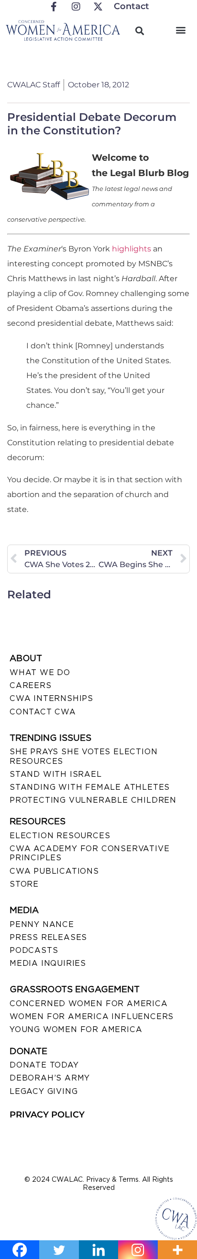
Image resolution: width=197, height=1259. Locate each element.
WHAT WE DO (40, 672)
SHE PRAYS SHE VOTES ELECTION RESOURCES (83, 756)
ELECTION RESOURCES (60, 835)
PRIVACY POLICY (47, 1114)
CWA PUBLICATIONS (54, 871)
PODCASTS (34, 950)
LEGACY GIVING (43, 1091)
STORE (24, 884)
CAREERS (31, 685)
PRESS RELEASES (48, 937)
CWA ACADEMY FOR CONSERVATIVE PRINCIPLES (89, 853)
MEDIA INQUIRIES (48, 963)
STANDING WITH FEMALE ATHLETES (90, 787)
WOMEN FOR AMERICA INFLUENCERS (92, 1016)
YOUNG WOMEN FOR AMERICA (76, 1029)
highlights (131, 248)
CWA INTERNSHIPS (51, 698)
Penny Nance (42, 924)
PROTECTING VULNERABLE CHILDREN (93, 800)
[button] (181, 29)
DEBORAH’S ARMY (50, 1077)
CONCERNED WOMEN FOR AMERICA (89, 1003)
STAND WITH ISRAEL (56, 774)
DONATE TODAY (44, 1064)
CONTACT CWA (43, 711)
